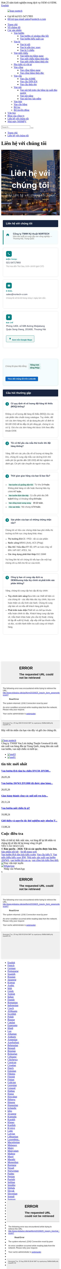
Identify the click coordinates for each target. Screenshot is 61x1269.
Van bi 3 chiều (27, 50)
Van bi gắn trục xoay (30, 47)
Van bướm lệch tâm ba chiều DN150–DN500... (26, 771)
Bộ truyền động (21, 110)
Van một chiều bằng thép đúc (34, 58)
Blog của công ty (16, 115)
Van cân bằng (20, 104)
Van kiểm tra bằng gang (31, 56)
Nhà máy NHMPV (17, 121)
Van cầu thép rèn (28, 84)
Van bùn (18, 101)
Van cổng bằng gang (30, 70)
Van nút (17, 87)
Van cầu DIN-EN (28, 81)
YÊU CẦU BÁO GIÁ (12, 846)
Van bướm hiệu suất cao (32, 38)
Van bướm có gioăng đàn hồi (34, 36)
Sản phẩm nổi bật (9, 851)
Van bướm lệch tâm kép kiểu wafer (18, 854)
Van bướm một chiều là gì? (15, 808)
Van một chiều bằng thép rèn (34, 61)
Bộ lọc (17, 107)
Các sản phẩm (14, 30)
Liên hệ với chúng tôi (18, 118)
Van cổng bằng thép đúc (32, 73)
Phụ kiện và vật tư (23, 64)
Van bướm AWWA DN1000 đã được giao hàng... (27, 783)
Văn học (12, 113)
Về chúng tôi (14, 27)
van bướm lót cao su (20, 860)
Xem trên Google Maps (22, 340)
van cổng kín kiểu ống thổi (45, 860)
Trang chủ (13, 24)
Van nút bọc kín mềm (30, 98)
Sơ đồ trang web (28, 851)
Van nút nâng (26, 95)
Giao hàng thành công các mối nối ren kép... (24, 795)
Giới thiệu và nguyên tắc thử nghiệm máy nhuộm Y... (29, 820)
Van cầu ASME (28, 78)
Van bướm (19, 33)
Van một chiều (21, 53)
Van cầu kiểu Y (44, 854)
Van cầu (18, 75)
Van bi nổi (25, 44)
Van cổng (18, 67)
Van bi (17, 41)
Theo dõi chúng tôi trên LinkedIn (22, 379)
